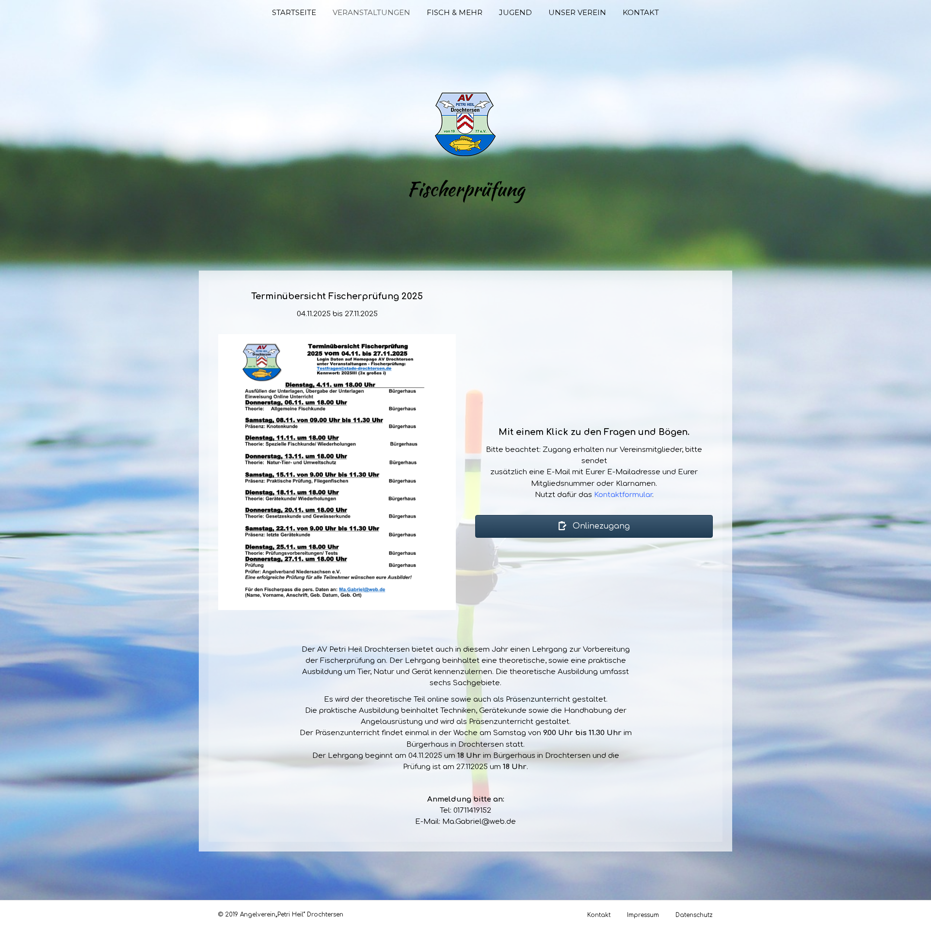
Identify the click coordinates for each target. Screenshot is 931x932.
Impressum (643, 915)
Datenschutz (694, 915)
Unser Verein (577, 12)
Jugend (515, 12)
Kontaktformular (623, 495)
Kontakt (641, 12)
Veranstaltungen (371, 12)
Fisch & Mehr (454, 12)
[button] (594, 526)
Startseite (294, 12)
